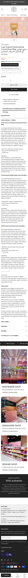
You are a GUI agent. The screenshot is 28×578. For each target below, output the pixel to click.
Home (2, 15)
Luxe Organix (5, 44)
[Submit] (25, 538)
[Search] (22, 9)
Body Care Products (12, 15)
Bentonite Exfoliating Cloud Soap (10, 68)
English (3, 563)
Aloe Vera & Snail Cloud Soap (10, 64)
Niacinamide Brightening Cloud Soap (11, 72)
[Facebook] (1, 560)
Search (3, 566)
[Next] (16, 40)
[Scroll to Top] (25, 570)
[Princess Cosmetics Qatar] (14, 9)
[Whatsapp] (11, 560)
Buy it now (14, 89)
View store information (9, 103)
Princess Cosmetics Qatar (11, 569)
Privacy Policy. (4, 543)
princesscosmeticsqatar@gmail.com (16, 516)
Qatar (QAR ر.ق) (14, 563)
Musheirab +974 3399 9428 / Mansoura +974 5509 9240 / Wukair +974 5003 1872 (12, 521)
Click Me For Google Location (10, 392)
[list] (14, 29)
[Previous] (11, 40)
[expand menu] (2, 9)
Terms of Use (21, 541)
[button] (25, 9)
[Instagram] (4, 560)
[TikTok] (8, 560)
